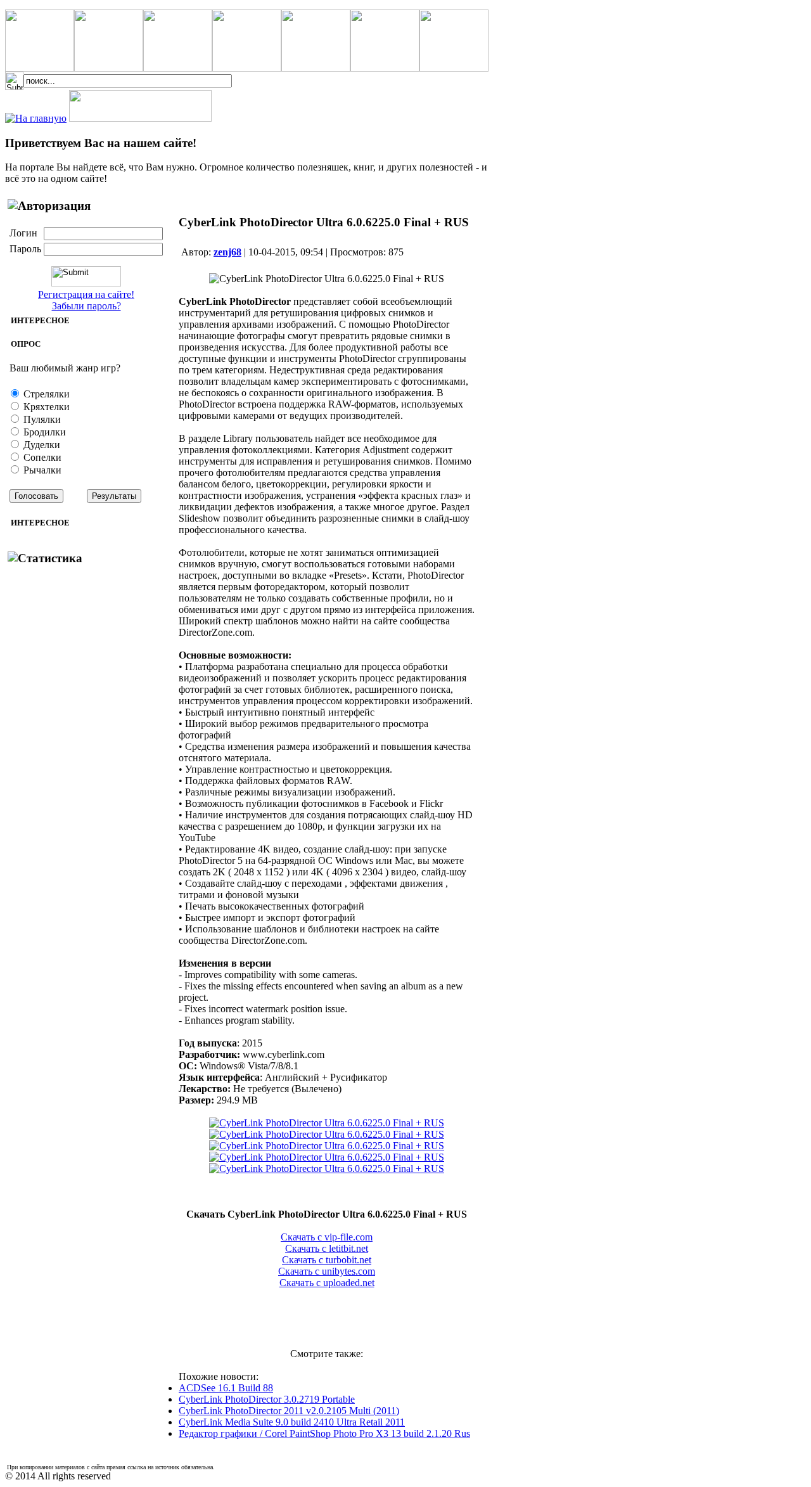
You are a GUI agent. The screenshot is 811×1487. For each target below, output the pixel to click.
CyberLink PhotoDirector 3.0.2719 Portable (267, 1399)
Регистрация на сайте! (86, 294)
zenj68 (227, 252)
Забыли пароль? (86, 305)
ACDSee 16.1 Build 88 (226, 1387)
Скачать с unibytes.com (326, 1271)
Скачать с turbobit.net (326, 1259)
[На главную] (36, 118)
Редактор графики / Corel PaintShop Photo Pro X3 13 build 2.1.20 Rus (324, 1433)
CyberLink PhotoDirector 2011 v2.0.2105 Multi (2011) (289, 1410)
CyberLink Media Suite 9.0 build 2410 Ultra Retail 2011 (292, 1422)
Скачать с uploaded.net (326, 1282)
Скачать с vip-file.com (327, 1237)
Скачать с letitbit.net (326, 1248)
